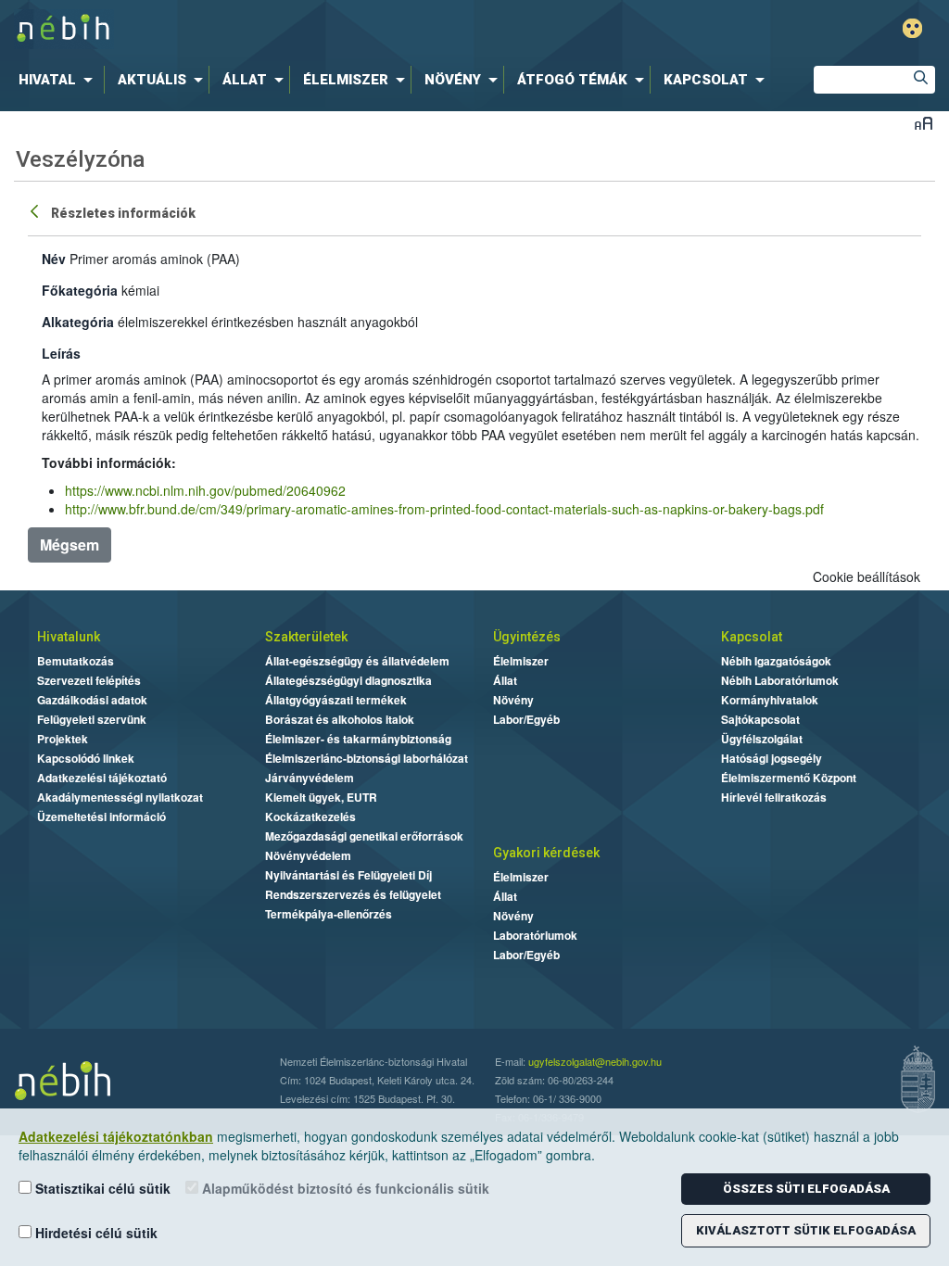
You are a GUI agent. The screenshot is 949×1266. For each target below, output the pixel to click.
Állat (505, 680)
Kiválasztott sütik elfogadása (806, 1230)
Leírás (61, 353)
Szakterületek (306, 636)
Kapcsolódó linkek (85, 758)
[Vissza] (36, 210)
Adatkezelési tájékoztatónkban (116, 1136)
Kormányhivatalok (769, 699)
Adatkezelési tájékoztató (102, 777)
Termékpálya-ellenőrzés (328, 913)
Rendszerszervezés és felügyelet (353, 894)
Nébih (282, 29)
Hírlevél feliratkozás (774, 797)
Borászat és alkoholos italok (339, 719)
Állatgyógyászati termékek (336, 699)
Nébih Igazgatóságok (776, 660)
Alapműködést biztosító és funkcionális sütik (343, 1188)
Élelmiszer (521, 660)
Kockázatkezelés (310, 816)
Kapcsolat (751, 636)
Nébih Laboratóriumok (780, 680)
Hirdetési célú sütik (95, 1232)
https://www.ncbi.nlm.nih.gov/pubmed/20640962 (205, 490)
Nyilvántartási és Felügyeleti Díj (348, 875)
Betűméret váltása (923, 122)
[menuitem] (59, 80)
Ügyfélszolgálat (762, 738)
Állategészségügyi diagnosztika (348, 680)
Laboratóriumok (535, 935)
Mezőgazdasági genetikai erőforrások (364, 836)
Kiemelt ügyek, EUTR (321, 797)
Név (54, 258)
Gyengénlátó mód (912, 28)
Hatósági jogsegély (771, 758)
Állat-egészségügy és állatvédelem (357, 660)
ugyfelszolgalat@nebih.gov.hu (595, 1061)
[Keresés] (921, 80)
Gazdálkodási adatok (92, 699)
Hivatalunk (68, 636)
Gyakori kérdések (546, 852)
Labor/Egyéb (526, 719)
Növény (513, 699)
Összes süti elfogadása (806, 1189)
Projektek (62, 738)
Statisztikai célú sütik (101, 1188)
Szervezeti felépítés (89, 680)
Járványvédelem (309, 777)
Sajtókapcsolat (760, 719)
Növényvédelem (308, 855)
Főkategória (80, 290)
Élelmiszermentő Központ (788, 777)
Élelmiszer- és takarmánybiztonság (358, 738)
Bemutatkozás (75, 660)
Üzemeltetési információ (101, 816)
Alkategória (78, 321)
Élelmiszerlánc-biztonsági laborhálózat (366, 758)
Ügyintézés (527, 636)
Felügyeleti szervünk (91, 719)
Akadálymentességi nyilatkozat (120, 797)
